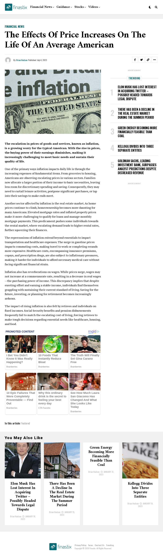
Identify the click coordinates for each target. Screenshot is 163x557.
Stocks (79, 7)
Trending (110, 545)
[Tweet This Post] (141, 60)
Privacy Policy (80, 545)
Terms (90, 545)
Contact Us (99, 545)
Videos (93, 7)
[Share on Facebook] (135, 60)
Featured (25, 423)
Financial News (41, 7)
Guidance (63, 7)
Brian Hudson (21, 60)
